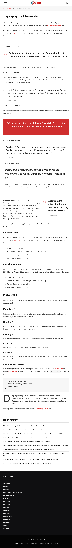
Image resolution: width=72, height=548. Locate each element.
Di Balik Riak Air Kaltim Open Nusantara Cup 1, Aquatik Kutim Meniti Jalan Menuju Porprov (31, 459)
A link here (59, 369)
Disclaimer (55, 543)
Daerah (5, 486)
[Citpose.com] (36, 3)
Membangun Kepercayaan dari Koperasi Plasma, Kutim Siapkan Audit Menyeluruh (28, 449)
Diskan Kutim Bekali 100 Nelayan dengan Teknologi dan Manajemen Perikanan (28, 438)
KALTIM (6, 498)
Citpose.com (41, 539)
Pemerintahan (7, 516)
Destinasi (6, 489)
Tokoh (5, 525)
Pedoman (41, 543)
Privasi (48, 543)
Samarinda (6, 522)
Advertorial (6, 483)
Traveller (6, 528)
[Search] (67, 3)
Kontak (27, 543)
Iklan (16, 543)
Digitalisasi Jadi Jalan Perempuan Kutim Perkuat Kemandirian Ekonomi (24, 430)
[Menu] (5, 3)
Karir (21, 543)
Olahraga (6, 510)
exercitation (18, 33)
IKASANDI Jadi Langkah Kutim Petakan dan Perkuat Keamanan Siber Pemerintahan (29, 426)
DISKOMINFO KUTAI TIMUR (12, 492)
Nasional (6, 507)
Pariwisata (6, 513)
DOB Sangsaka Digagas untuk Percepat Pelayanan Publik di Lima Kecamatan (27, 442)
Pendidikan (6, 519)
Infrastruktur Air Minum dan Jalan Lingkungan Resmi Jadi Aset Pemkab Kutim (27, 463)
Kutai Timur (6, 501)
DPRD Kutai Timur (9, 495)
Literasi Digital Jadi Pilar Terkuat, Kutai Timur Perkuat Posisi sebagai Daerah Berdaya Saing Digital (33, 434)
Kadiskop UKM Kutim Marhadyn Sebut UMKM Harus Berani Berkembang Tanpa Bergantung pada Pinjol (35, 445)
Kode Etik (34, 543)
